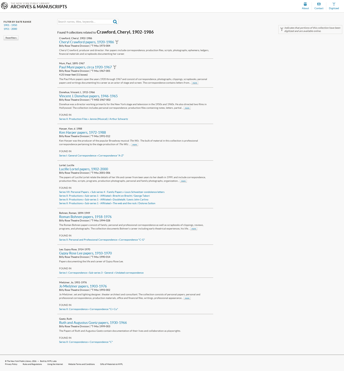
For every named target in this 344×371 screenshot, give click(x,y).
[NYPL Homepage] (4, 6)
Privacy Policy (11, 364)
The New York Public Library (19, 361)
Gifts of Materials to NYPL (111, 364)
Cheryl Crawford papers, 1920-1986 (86, 42)
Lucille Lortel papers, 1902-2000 (83, 169)
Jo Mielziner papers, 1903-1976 (83, 286)
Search (115, 21)
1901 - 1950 (10, 25)
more (195, 83)
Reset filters (11, 38)
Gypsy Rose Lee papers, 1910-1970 (85, 253)
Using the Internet (55, 364)
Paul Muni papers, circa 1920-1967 (85, 67)
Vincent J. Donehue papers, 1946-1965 (88, 96)
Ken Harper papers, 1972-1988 (82, 132)
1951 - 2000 (10, 28)
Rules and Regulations (32, 364)
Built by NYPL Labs (48, 361)
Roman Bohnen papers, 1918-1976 (85, 217)
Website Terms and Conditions (81, 364)
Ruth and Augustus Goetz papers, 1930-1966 (93, 323)
